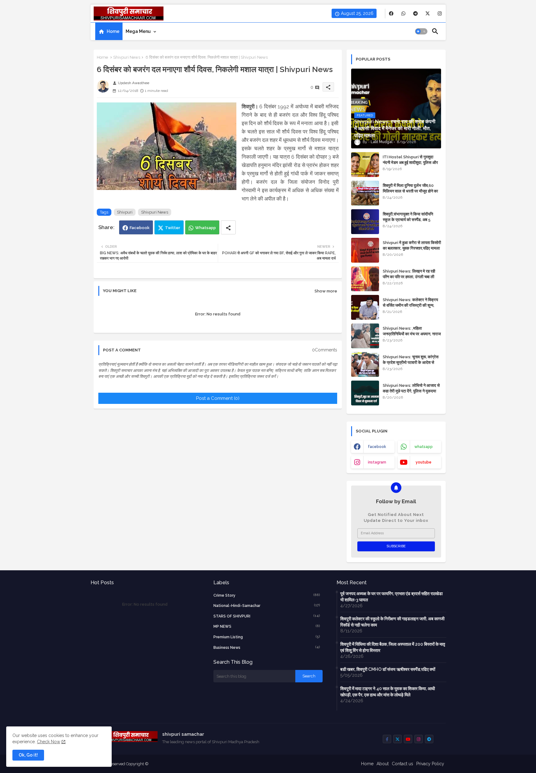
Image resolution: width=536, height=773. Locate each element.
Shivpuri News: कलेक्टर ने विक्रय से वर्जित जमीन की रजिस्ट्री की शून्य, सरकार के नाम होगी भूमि (410, 305)
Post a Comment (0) (217, 398)
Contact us (402, 763)
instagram (377, 462)
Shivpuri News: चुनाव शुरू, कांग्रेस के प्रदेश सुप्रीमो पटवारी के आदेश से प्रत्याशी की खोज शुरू (411, 362)
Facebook (140, 227)
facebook (377, 447)
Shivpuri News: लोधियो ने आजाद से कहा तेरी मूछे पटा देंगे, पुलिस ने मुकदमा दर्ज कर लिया (411, 391)
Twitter (172, 227)
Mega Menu (138, 31)
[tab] (109, 31)
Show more (326, 291)
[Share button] (228, 227)
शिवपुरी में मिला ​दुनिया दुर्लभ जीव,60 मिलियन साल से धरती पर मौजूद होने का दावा (410, 191)
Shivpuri (124, 212)
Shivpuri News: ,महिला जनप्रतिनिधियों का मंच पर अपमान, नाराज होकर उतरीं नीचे (412, 334)
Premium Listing (266, 637)
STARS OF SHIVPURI (266, 616)
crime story (266, 595)
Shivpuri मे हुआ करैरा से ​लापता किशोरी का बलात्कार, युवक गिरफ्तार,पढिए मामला (412, 245)
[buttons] (391, 13)
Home (113, 31)
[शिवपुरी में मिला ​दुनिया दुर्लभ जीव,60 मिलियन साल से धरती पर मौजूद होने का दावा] (365, 193)
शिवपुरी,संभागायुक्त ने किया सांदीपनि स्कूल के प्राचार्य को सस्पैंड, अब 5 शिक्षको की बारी (408, 220)
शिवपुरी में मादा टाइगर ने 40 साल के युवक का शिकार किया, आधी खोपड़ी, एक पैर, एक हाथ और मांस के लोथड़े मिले (387, 691)
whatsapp (423, 447)
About (383, 763)
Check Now (48, 741)
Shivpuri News (126, 57)
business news (266, 647)
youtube (423, 462)
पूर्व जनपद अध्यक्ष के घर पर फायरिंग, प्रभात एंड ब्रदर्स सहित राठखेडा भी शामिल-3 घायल (391, 596)
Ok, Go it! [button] (28, 755)
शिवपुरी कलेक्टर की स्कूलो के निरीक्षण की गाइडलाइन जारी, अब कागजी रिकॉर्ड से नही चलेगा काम (392, 621)
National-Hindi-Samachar (266, 605)
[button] (421, 31)
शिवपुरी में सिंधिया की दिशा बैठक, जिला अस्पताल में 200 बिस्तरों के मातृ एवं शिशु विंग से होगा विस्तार (392, 647)
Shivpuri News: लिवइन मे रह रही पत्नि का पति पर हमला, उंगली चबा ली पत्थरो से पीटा (409, 277)
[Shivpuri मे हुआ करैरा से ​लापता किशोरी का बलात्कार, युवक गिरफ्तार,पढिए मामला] (365, 250)
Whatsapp (205, 227)
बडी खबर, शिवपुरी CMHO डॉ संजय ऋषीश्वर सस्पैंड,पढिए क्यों (387, 669)
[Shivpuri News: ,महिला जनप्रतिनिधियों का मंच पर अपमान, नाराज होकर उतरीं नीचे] (365, 335)
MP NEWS (266, 626)
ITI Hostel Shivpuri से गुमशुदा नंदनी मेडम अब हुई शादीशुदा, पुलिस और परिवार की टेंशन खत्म (410, 162)
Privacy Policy (430, 763)
